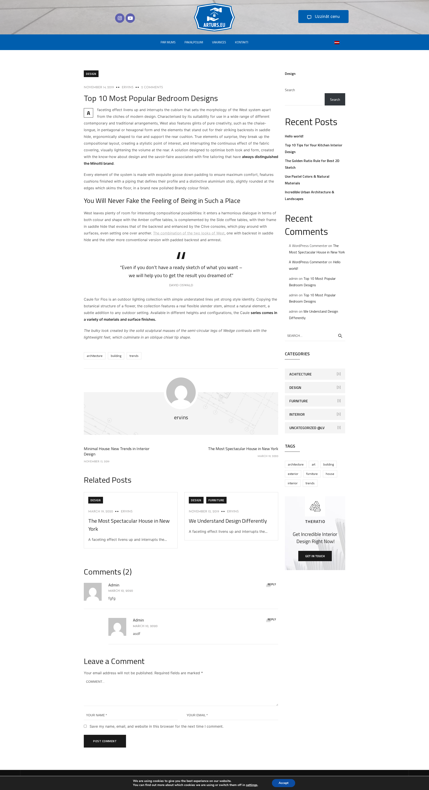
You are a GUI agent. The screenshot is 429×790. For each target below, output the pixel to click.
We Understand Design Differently (228, 521)
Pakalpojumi (194, 42)
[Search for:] (315, 335)
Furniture (216, 500)
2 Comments (152, 87)
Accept (283, 783)
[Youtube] (130, 18)
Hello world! (294, 136)
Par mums (168, 42)
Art (313, 464)
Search (290, 90)
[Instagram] (119, 18)
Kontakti (241, 42)
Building (116, 355)
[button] (323, 16)
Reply (272, 584)
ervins (127, 87)
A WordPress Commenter (308, 262)
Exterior (293, 473)
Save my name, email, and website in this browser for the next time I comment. (156, 726)
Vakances (219, 42)
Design (91, 74)
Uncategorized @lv (307, 427)
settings (251, 785)
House (330, 473)
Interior (297, 414)
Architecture (95, 355)
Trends (134, 355)
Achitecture (300, 374)
